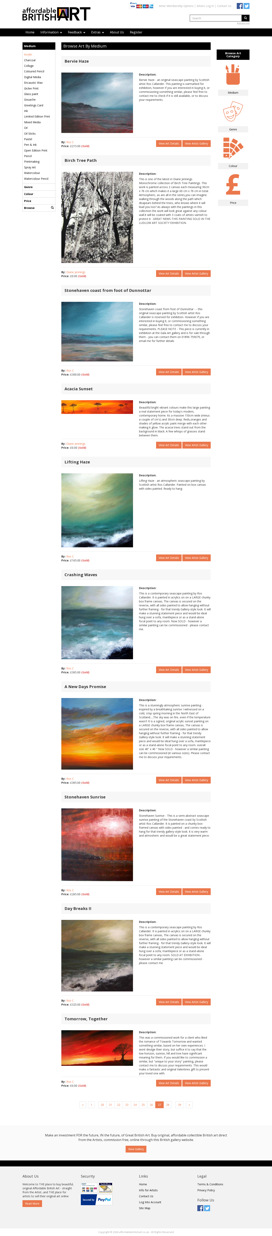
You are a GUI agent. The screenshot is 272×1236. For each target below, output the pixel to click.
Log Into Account (150, 1202)
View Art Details (169, 143)
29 (179, 1105)
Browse (29, 208)
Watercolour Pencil (36, 179)
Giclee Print (31, 88)
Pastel (28, 139)
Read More (32, 1203)
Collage (29, 66)
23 (126, 1105)
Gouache (30, 99)
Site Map (144, 1208)
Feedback (75, 32)
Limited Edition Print (37, 116)
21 (110, 1105)
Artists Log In (205, 6)
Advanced (243, 23)
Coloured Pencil (34, 71)
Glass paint (31, 94)
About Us (117, 32)
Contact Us (224, 6)
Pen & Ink (30, 145)
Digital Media (32, 77)
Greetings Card (33, 105)
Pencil (28, 156)
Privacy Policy (206, 1190)
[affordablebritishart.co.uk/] (58, 14)
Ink (26, 111)
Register (136, 32)
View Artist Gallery (196, 143)
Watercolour (32, 173)
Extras (96, 32)
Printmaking (31, 161)
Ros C (70, 142)
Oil (25, 128)
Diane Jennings (75, 272)
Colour (28, 194)
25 (143, 1105)
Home (29, 32)
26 (151, 1105)
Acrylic (28, 54)
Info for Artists (148, 1190)
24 (135, 1105)
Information (49, 32)
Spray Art (30, 167)
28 (167, 1105)
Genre (28, 187)
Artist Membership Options (176, 6)
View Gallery (136, 1149)
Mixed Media (32, 122)
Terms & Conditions (210, 1184)
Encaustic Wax (33, 82)
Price (27, 201)
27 (159, 1105)
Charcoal (29, 60)
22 (118, 1105)
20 (102, 1105)
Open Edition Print (35, 150)
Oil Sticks (30, 133)
